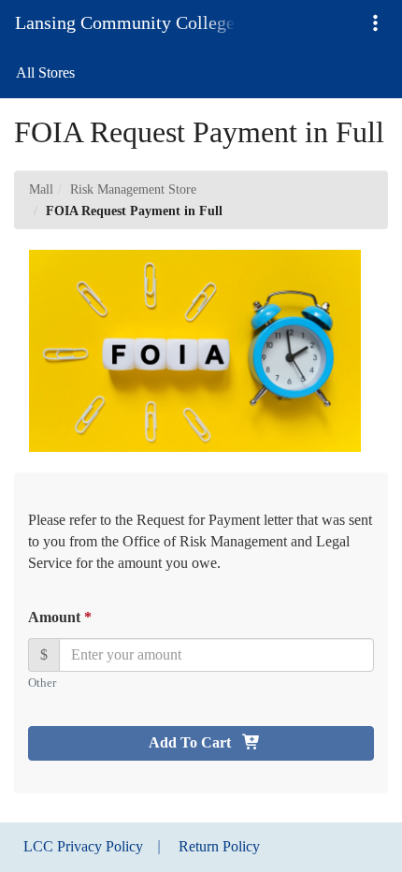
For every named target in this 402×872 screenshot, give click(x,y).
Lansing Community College (125, 22)
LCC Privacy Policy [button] (83, 846)
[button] (375, 24)
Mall (41, 189)
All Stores (45, 72)
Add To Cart (192, 742)
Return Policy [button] (219, 846)
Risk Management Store (133, 189)
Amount (59, 617)
